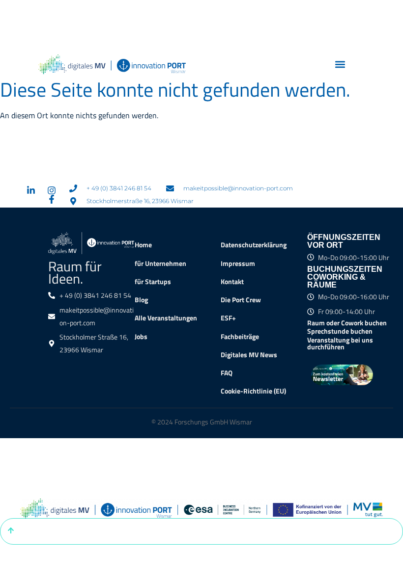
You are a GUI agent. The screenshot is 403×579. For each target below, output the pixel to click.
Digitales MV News (249, 354)
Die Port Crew (241, 299)
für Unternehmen (160, 263)
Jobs (141, 336)
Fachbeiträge (240, 336)
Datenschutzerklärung (254, 244)
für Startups (153, 281)
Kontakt (232, 281)
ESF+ (228, 318)
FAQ (226, 373)
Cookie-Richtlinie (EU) (253, 391)
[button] (340, 64)
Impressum (238, 263)
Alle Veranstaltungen (166, 318)
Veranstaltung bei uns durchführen (340, 343)
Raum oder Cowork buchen (347, 322)
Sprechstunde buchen (340, 331)
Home (143, 244)
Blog (141, 299)
